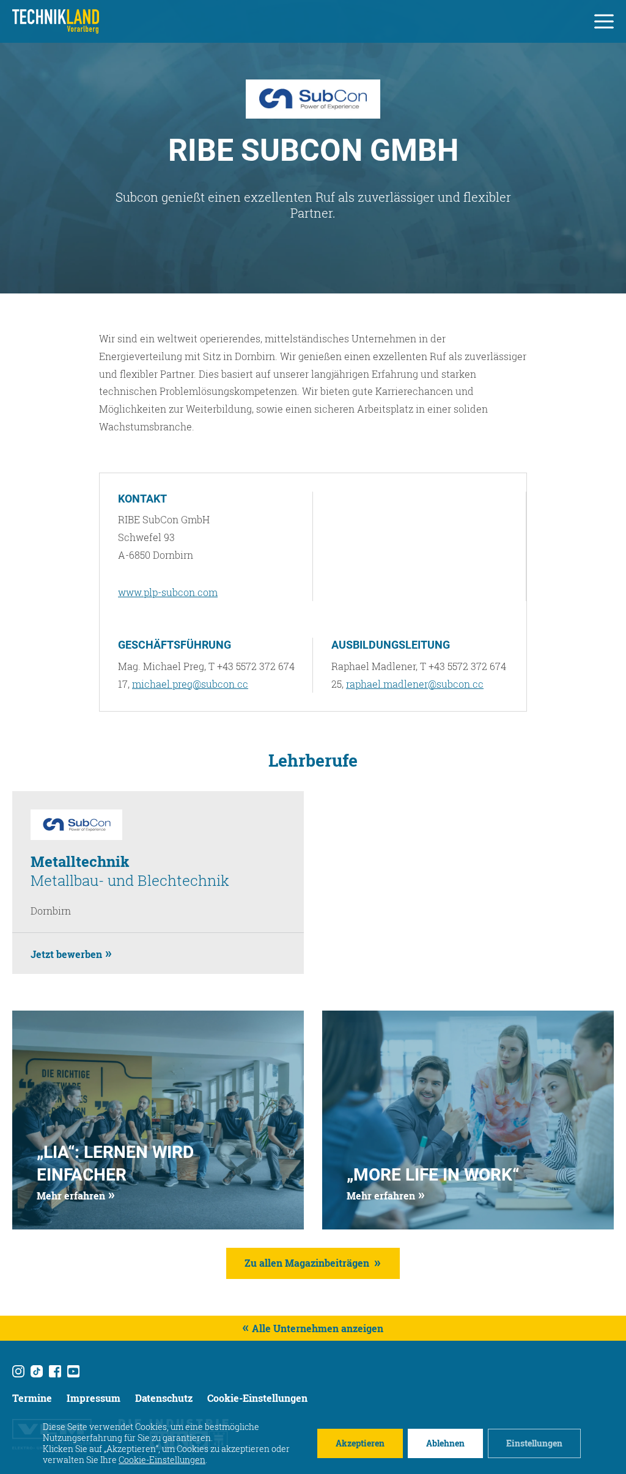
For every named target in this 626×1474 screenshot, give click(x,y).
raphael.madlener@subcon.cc (415, 683)
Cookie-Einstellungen (257, 1397)
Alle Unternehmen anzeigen (317, 1328)
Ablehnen (445, 1443)
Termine (32, 1397)
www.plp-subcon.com (168, 592)
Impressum (93, 1397)
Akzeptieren (360, 1443)
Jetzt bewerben (66, 954)
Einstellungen (534, 1443)
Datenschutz (164, 1397)
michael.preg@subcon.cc (190, 683)
